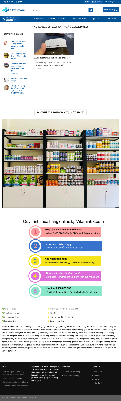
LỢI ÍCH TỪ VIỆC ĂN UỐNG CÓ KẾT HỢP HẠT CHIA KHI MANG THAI (18, 89)
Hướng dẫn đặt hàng (72, 372)
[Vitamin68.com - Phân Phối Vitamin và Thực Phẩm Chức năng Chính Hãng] (13, 10)
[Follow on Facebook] (3, 2)
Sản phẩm (98, 372)
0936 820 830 (11, 20)
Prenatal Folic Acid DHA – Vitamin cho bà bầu (18, 56)
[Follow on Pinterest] (16, 2)
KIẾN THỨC (111, 19)
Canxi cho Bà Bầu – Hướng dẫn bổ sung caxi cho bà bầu (18, 44)
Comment (14, 73)
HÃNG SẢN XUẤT (79, 19)
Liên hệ (97, 379)
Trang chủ (39, 19)
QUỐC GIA (96, 19)
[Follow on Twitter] (9, 2)
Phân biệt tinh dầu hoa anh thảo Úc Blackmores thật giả (18, 67)
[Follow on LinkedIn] (18, 2)
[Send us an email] (12, 2)
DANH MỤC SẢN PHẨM (57, 19)
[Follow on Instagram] (5, 2)
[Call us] (14, 2)
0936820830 (17, 378)
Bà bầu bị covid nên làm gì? (19, 79)
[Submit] (90, 10)
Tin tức (97, 376)
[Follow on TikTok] (7, 2)
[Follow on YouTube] (21, 2)
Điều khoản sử (69, 376)
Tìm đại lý (98, 383)
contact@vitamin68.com (18, 382)
